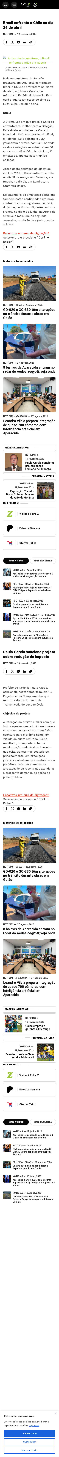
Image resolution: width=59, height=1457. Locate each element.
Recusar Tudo (29, 1450)
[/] (5, 5)
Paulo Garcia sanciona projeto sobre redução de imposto (39, 466)
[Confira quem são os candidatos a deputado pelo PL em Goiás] (7, 603)
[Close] (56, 1413)
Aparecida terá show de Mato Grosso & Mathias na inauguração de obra (33, 575)
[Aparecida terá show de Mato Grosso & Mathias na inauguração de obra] (7, 572)
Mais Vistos (16, 560)
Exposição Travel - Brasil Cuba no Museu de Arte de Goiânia (20, 494)
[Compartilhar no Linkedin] (25, 42)
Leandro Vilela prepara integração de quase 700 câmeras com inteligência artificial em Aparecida (29, 427)
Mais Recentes (43, 560)
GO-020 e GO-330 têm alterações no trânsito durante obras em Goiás (29, 313)
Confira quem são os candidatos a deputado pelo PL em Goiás (30, 606)
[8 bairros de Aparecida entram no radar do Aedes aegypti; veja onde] (29, 341)
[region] (29, 1434)
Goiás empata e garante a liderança (37, 1027)
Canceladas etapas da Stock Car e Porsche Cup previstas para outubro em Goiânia (33, 638)
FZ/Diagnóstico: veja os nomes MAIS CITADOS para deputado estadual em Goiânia (32, 590)
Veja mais (34, 1425)
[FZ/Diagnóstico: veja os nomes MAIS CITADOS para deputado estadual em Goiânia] (7, 1148)
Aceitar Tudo (29, 1433)
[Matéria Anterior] (13, 462)
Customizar (29, 1442)
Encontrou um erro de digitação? (26, 233)
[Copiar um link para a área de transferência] (31, 42)
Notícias (8, 34)
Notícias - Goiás (12, 305)
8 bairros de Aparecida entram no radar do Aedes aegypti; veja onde (29, 369)
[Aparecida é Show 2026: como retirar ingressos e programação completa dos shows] (7, 1179)
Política (18, 601)
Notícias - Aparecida (15, 416)
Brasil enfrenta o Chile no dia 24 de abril (20, 1056)
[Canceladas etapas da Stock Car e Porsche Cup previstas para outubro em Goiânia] (7, 634)
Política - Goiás (22, 584)
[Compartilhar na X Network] (13, 42)
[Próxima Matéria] (45, 490)
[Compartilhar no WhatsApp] (19, 42)
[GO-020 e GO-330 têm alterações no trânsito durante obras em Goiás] (29, 283)
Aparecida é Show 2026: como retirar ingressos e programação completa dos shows (34, 621)
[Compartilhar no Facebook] (7, 42)
